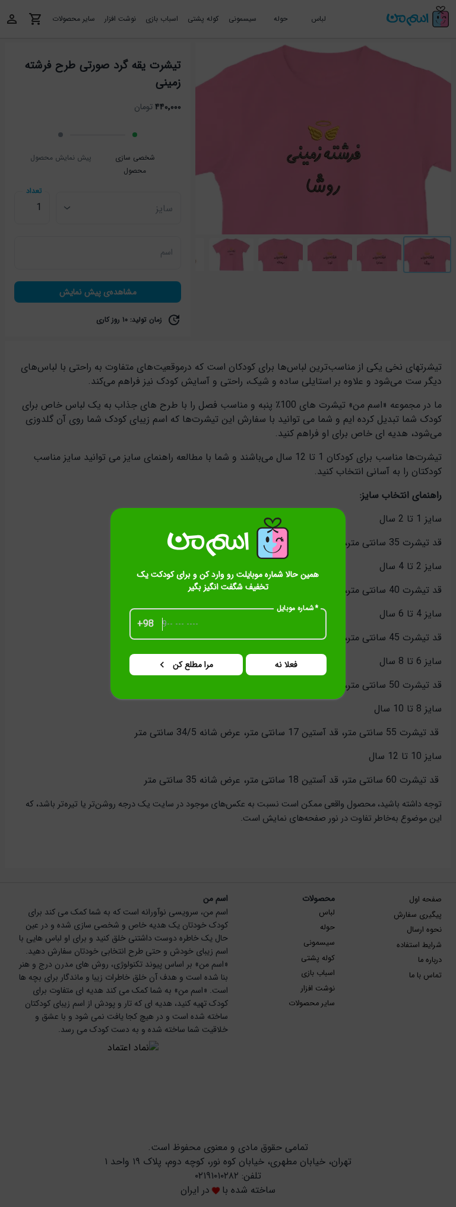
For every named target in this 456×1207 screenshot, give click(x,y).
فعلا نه (286, 664)
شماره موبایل (298, 608)
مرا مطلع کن (193, 664)
